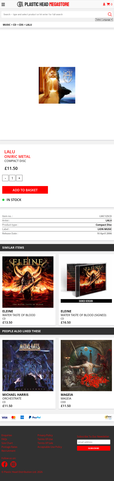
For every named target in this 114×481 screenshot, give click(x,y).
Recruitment (8, 450)
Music (6, 24)
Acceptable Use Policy (50, 447)
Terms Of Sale (45, 443)
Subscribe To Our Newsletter (93, 436)
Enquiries (6, 435)
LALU (29, 24)
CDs (21, 24)
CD (14, 24)
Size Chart (7, 443)
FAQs (4, 439)
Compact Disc (104, 224)
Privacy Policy (45, 435)
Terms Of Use (45, 439)
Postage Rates (9, 447)
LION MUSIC (105, 229)
